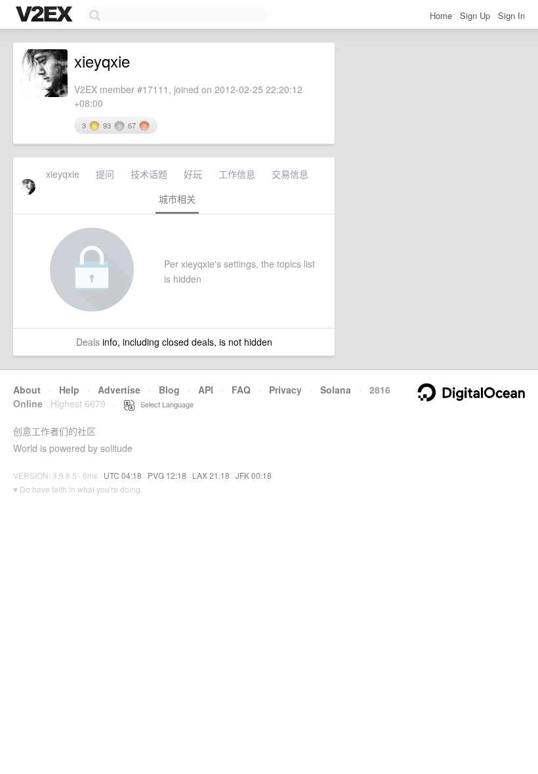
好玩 (193, 173)
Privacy (285, 389)
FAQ (241, 389)
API (205, 389)
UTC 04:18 (123, 475)
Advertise (119, 389)
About (27, 389)
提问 (105, 173)
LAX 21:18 (211, 475)
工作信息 (236, 173)
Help (69, 389)
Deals (88, 341)
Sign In (511, 15)
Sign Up (475, 15)
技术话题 (149, 173)
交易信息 (290, 173)
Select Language (164, 404)
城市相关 (177, 198)
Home (441, 15)
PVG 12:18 (167, 475)
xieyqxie (62, 173)
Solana (335, 389)
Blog (169, 389)
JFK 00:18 (254, 475)
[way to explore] (46, 15)
